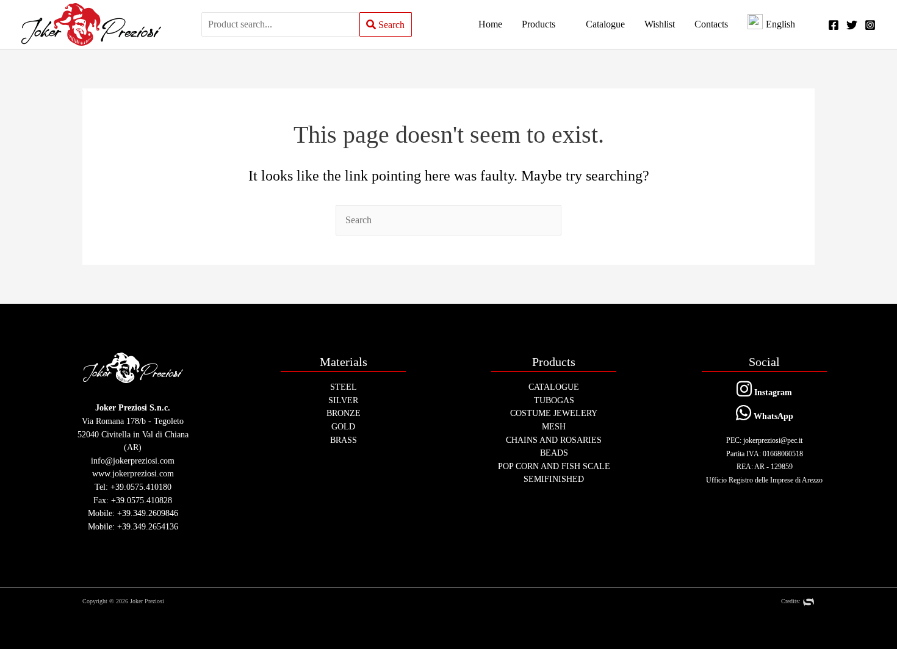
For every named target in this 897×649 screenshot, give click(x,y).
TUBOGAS (554, 400)
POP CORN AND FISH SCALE (554, 466)
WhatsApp (772, 416)
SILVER (343, 400)
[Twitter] (851, 25)
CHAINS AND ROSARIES (554, 440)
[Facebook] (833, 25)
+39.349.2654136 (147, 526)
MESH (554, 426)
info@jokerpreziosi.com (133, 460)
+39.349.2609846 (147, 513)
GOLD (343, 426)
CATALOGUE (553, 387)
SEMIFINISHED (554, 479)
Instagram (772, 392)
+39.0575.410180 (140, 487)
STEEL (343, 387)
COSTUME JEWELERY (553, 413)
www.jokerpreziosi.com (133, 473)
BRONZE (343, 413)
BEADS (554, 452)
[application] (560, 24)
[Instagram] (870, 25)
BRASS (343, 440)
